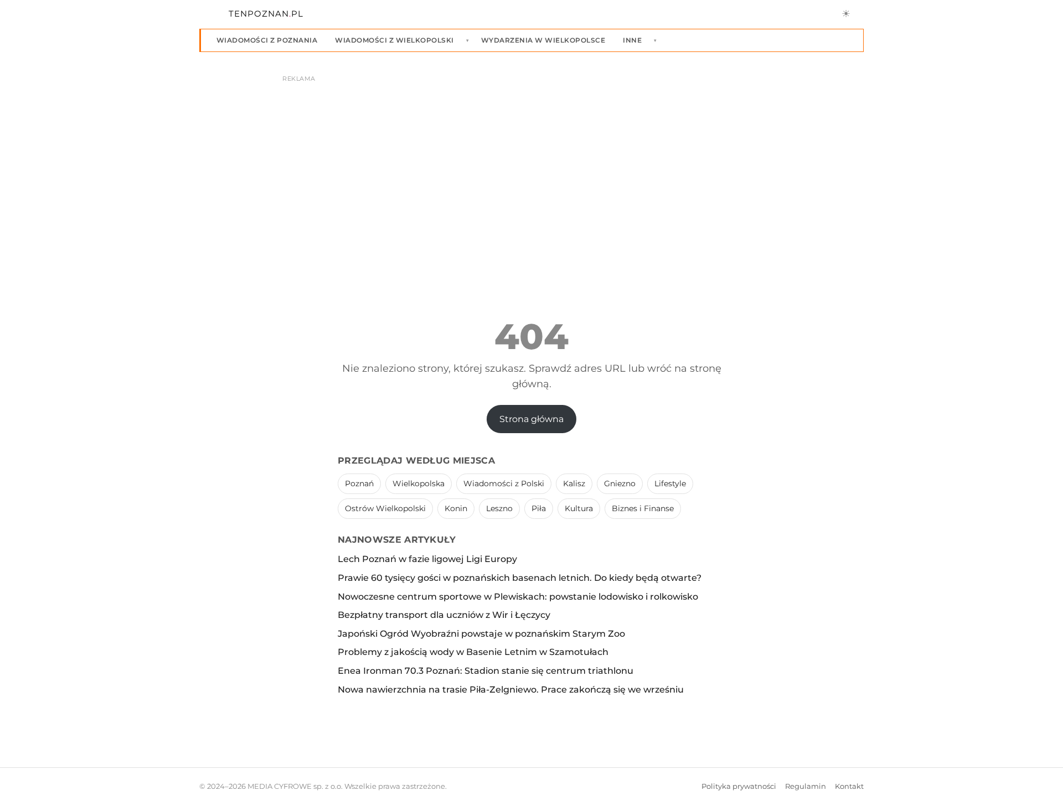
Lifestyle (670, 483)
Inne (632, 40)
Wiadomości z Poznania (266, 40)
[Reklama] (531, 169)
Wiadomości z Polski (503, 483)
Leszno (499, 508)
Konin (456, 508)
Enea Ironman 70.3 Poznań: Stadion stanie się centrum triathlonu (485, 670)
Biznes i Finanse (643, 508)
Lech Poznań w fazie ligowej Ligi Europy (427, 559)
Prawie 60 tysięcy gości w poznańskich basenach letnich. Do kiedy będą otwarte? (519, 578)
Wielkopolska (419, 483)
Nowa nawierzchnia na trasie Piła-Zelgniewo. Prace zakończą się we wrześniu (511, 689)
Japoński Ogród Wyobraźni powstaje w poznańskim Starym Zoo (481, 633)
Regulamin (805, 786)
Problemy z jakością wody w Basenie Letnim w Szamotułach (473, 652)
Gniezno (620, 483)
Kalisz (574, 483)
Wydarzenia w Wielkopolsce (543, 40)
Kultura (579, 508)
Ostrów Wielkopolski (385, 508)
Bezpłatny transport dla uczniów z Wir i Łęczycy (444, 615)
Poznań (359, 483)
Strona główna (531, 419)
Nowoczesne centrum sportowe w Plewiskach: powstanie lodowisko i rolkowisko (518, 596)
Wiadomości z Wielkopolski (394, 40)
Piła (539, 508)
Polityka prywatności (738, 786)
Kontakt (849, 786)
